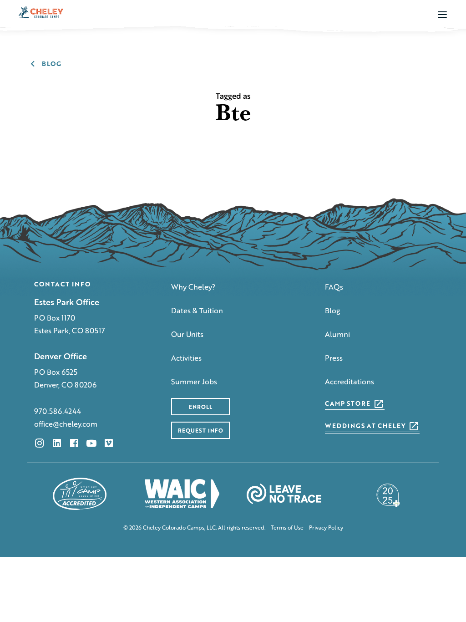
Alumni (337, 334)
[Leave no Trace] (284, 494)
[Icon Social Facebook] (74, 443)
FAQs (334, 286)
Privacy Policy (326, 527)
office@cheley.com (65, 423)
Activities (186, 357)
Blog (332, 310)
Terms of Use (287, 527)
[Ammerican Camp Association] (79, 494)
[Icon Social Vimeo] (108, 443)
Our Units (187, 334)
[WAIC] (182, 494)
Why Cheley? (193, 286)
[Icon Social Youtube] (91, 443)
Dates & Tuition (197, 310)
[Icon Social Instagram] (39, 443)
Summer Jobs (194, 381)
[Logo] (41, 12)
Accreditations (349, 381)
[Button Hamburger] (442, 14)
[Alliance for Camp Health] (386, 494)
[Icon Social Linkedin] (56, 443)
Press (334, 357)
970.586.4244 (57, 411)
